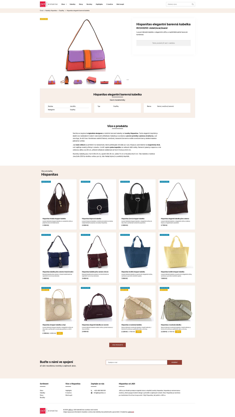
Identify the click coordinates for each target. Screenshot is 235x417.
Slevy (81, 4)
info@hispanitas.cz (100, 393)
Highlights (99, 4)
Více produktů (117, 345)
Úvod (41, 10)
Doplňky (62, 10)
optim (131, 412)
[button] (127, 80)
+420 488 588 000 (100, 390)
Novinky (89, 4)
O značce (109, 4)
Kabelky (72, 4)
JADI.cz (70, 409)
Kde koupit (120, 4)
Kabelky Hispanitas (51, 10)
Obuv (63, 4)
